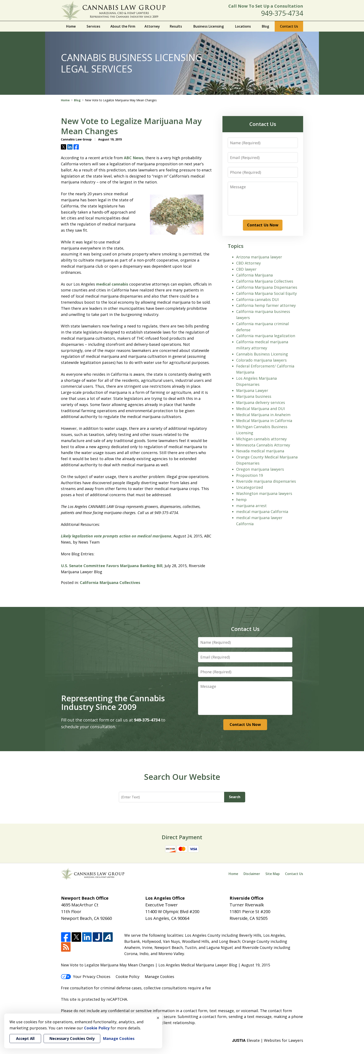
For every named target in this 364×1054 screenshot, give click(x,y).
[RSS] (66, 947)
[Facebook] (66, 937)
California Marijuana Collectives (110, 582)
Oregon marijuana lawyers (260, 469)
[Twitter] (76, 937)
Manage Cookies (159, 976)
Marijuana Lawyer (252, 390)
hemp (241, 499)
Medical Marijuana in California (264, 420)
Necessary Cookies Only (72, 1038)
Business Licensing (208, 26)
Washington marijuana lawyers (264, 493)
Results (176, 26)
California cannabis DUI (257, 299)
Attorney (152, 26)
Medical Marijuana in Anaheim (263, 414)
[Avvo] (108, 937)
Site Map (272, 873)
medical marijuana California (262, 511)
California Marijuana (254, 275)
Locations (243, 26)
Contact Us (289, 26)
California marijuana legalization (265, 335)
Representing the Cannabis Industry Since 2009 (113, 702)
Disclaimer (252, 873)
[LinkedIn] (87, 937)
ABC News (133, 157)
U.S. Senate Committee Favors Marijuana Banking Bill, (113, 565)
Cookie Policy (127, 976)
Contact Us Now (262, 224)
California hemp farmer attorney (266, 305)
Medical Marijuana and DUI (260, 408)
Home (71, 26)
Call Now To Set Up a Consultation (265, 6)
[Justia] (97, 937)
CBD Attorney (248, 263)
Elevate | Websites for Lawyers (267, 1040)
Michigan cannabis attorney (261, 438)
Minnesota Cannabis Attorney (263, 445)
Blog (265, 26)
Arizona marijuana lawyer (259, 256)
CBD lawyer (246, 269)
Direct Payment (182, 837)
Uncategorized (249, 487)
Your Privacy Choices (91, 976)
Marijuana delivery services (260, 402)
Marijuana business (253, 396)
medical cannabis (112, 284)
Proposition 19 (249, 475)
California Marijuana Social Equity (266, 293)
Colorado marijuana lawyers (261, 360)
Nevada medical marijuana (260, 450)
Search (234, 797)
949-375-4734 (282, 13)
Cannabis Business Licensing (262, 354)
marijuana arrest (251, 505)
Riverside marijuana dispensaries (266, 481)
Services (93, 26)
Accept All (25, 1038)
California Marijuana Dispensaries (266, 287)
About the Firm (122, 26)
